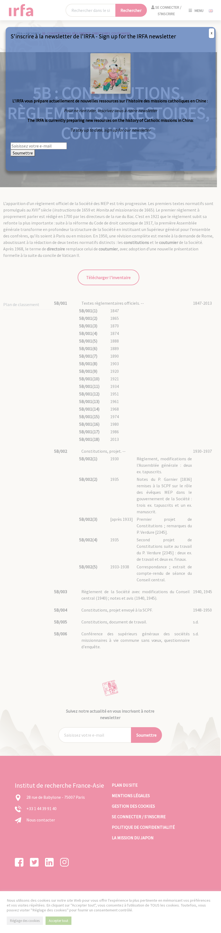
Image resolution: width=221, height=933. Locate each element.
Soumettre (23, 153)
